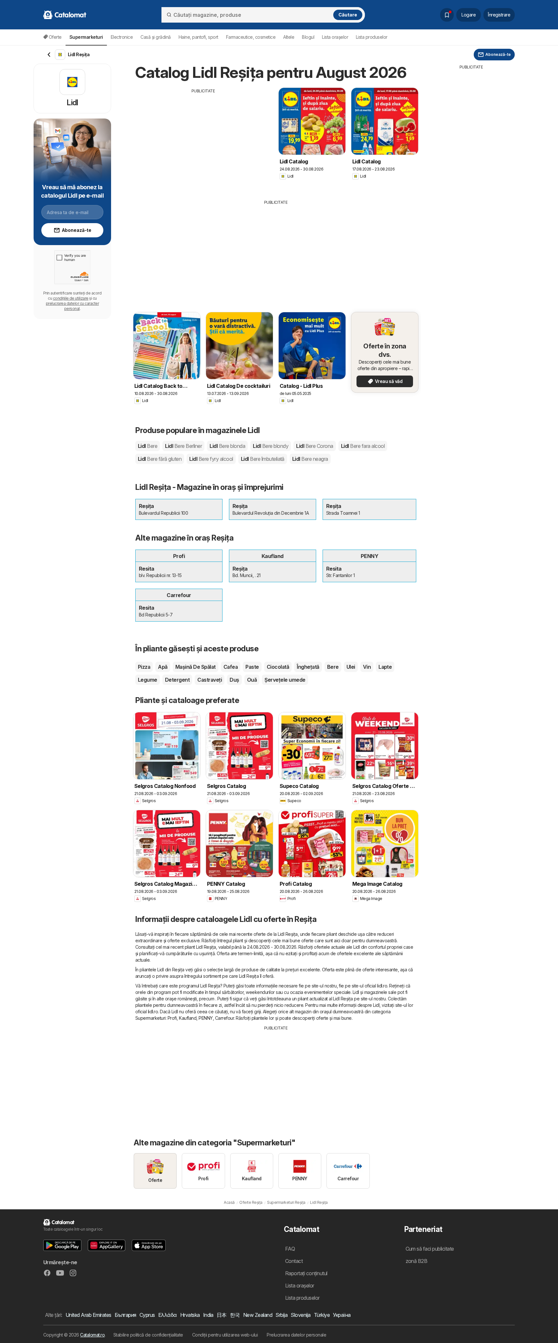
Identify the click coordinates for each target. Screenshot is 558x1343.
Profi (172, 1018)
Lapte (385, 667)
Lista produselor (372, 37)
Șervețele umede (284, 680)
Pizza (144, 667)
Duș (234, 680)
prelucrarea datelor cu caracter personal (72, 306)
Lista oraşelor (335, 37)
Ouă (252, 680)
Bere (333, 667)
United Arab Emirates (88, 1315)
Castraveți (209, 680)
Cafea (230, 667)
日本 (222, 1315)
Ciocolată (278, 667)
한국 (235, 1315)
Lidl (147, 446)
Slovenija (300, 1315)
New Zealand (257, 1315)
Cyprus (147, 1315)
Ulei (350, 667)
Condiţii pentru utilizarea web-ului (225, 1335)
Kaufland (187, 1018)
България (125, 1315)
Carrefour (224, 1018)
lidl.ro (382, 985)
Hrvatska (190, 1315)
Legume (147, 680)
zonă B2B (417, 1261)
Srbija (281, 1315)
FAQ (290, 1248)
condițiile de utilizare (70, 298)
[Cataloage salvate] (447, 15)
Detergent (177, 680)
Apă (162, 667)
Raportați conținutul (306, 1273)
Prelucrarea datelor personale (296, 1335)
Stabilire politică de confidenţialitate (148, 1335)
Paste (252, 667)
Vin (367, 667)
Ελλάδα (167, 1315)
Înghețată (308, 667)
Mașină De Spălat (195, 667)
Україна (341, 1315)
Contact (294, 1261)
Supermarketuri (150, 1018)
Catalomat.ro (92, 1335)
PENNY (205, 1018)
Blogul (308, 37)
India (208, 1315)
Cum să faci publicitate (430, 1248)
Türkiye (322, 1315)
